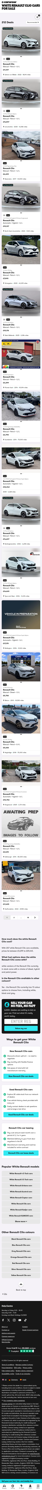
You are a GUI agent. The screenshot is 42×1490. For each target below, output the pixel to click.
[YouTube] (20, 1321)
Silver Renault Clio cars (21, 1269)
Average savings (7, 1404)
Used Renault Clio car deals (21, 1115)
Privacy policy (27, 1368)
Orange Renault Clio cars (21, 1257)
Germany (14, 1380)
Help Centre (7, 1306)
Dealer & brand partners (30, 1330)
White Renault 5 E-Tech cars (21, 1180)
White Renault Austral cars (21, 1192)
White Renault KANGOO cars (21, 1216)
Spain (24, 1380)
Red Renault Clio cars (21, 1263)
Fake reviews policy (8, 1371)
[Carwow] (9, 2)
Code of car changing (23, 1374)
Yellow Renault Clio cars (21, 1275)
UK (6, 1380)
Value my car (21, 1028)
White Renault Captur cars (21, 1198)
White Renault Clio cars (21, 1204)
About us (5, 1327)
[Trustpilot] (21, 1351)
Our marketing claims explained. (14, 1400)
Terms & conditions (8, 1365)
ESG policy (17, 1368)
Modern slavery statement (24, 1371)
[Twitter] (8, 1321)
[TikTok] (25, 1321)
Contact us (5, 1330)
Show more (20, 1221)
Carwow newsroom (8, 1336)
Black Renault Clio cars (21, 1239)
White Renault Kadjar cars (21, 1210)
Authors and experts (8, 1333)
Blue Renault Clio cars (21, 1245)
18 (28, 917)
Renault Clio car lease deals (21, 1153)
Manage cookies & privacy (24, 1365)
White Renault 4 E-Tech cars (21, 1174)
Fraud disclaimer (7, 1368)
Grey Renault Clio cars (21, 1251)
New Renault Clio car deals (21, 1076)
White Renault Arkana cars (21, 1186)
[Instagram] (14, 1321)
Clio (5, 1294)
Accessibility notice (8, 1374)
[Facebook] (3, 1321)
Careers (25, 1327)
